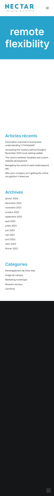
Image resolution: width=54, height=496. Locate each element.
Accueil (27, 383)
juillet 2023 (11, 225)
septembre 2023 (13, 216)
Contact (27, 402)
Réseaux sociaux (13, 284)
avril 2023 (10, 239)
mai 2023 (10, 234)
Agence (27, 399)
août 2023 (10, 221)
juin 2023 (10, 230)
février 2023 (11, 248)
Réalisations (27, 391)
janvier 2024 (11, 198)
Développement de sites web (20, 270)
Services (27, 387)
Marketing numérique (16, 279)
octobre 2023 (12, 212)
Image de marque (14, 275)
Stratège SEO (21, 101)
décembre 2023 (13, 203)
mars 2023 (10, 244)
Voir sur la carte (27, 438)
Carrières (10, 288)
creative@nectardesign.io (27, 457)
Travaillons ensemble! (27, 340)
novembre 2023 (13, 207)
